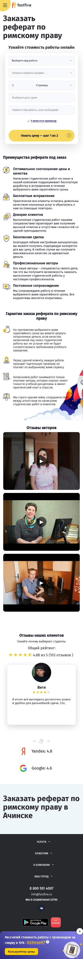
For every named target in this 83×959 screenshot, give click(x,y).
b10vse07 (36, 942)
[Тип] (53, 87)
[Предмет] (42, 74)
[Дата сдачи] (42, 99)
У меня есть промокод (43, 120)
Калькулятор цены (21, 951)
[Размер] (21, 87)
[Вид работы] (42, 62)
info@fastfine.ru (41, 894)
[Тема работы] (42, 111)
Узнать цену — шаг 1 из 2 (39, 135)
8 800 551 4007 (68, 5)
